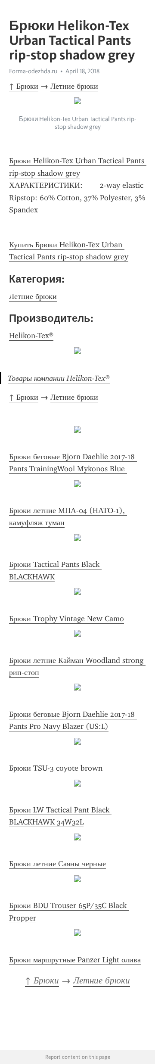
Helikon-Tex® (31, 335)
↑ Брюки (23, 86)
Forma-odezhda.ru (33, 71)
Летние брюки (74, 86)
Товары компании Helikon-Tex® (59, 378)
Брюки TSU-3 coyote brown (55, 768)
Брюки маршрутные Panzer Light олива (75, 959)
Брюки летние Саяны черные (57, 863)
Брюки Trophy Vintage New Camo (66, 618)
